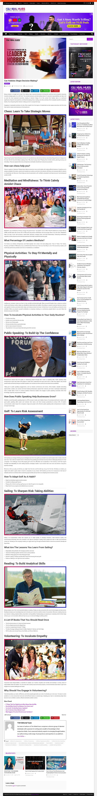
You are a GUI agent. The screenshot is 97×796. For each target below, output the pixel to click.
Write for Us (53, 3)
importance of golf (59, 743)
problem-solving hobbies (55, 745)
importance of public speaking (40, 745)
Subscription (32, 3)
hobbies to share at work (10, 743)
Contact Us (25, 3)
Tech (26, 34)
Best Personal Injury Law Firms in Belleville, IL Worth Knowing (84, 343)
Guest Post (82, 34)
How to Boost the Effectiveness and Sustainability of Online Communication (56, 772)
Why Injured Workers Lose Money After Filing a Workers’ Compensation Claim (84, 353)
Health (36, 34)
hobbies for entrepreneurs (16, 741)
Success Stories (64, 34)
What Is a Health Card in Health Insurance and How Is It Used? (84, 237)
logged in (14, 785)
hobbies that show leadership (58, 741)
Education (43, 34)
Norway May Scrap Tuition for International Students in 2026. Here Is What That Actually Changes (84, 322)
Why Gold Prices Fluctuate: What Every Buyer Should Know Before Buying (84, 333)
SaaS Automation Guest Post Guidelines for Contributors (84, 383)
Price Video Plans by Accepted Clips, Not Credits (84, 255)
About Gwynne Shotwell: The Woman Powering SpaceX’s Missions (84, 218)
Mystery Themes (35, 794)
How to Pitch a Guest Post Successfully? (83, 421)
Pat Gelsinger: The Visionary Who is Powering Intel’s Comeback (84, 166)
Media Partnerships (62, 3)
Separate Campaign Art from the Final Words (84, 208)
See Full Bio (20, 736)
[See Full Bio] (25, 736)
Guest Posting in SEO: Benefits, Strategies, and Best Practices (84, 392)
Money (31, 34)
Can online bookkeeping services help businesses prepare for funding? (83, 310)
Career (38, 3)
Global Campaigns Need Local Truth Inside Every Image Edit (84, 228)
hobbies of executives (29, 741)
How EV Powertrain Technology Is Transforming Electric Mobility (85, 177)
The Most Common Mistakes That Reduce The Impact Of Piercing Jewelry (84, 265)
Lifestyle (56, 34)
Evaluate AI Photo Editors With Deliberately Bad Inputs (84, 246)
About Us (20, 3)
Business (20, 34)
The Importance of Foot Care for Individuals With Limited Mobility (84, 276)
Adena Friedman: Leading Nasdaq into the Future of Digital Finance (83, 155)
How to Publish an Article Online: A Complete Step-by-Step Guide (84, 373)
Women (49, 34)
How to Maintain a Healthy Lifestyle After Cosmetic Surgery (83, 144)
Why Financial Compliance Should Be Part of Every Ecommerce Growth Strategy (84, 198)
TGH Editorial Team (17, 86)
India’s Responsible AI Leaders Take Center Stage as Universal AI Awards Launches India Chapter (84, 288)
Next (63, 715)
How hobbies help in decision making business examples (31, 743)
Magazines (11, 34)
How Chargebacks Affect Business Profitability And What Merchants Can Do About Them (84, 125)
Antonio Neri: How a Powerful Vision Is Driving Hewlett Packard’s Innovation (84, 187)
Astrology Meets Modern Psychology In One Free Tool (84, 401)
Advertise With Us (45, 3)
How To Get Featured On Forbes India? (34, 771)
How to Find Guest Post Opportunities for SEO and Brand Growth (83, 411)
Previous (8, 715)
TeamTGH (18, 775)
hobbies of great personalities (42, 741)
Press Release (73, 34)
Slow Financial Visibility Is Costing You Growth (83, 363)
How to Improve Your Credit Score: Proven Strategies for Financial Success (84, 299)
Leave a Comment (29, 86)
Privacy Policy (90, 794)
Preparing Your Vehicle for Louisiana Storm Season (84, 134)
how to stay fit (49, 743)
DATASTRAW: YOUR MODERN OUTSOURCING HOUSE (11, 772)
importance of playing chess (25, 745)
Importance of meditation (11, 745)
